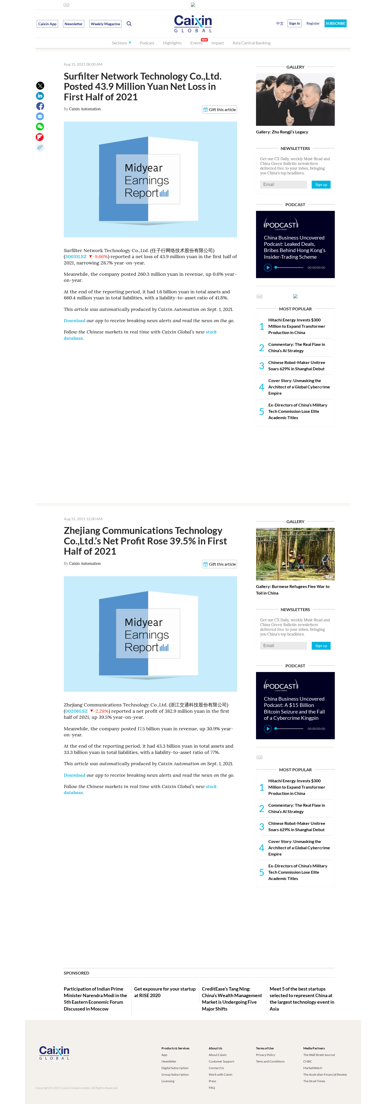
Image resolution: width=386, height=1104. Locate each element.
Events (196, 42)
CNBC (307, 1061)
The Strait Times (314, 1081)
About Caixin (218, 1055)
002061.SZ (76, 711)
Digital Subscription (175, 1068)
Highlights (172, 42)
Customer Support (221, 1061)
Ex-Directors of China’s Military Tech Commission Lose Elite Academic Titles (297, 411)
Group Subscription (175, 1074)
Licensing (167, 1081)
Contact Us (216, 1068)
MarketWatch (312, 1068)
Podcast (147, 42)
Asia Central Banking (251, 42)
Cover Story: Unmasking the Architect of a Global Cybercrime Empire (299, 386)
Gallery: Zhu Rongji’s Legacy (282, 131)
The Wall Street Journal (319, 1055)
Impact (217, 42)
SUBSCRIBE (335, 23)
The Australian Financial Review (325, 1074)
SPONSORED (76, 972)
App (164, 1055)
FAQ (212, 1088)
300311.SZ (76, 256)
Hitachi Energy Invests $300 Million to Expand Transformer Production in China (296, 326)
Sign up (321, 184)
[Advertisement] (295, 464)
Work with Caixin (220, 1074)
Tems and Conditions (270, 1061)
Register (313, 23)
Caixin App (47, 24)
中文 (280, 23)
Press (212, 1081)
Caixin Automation (85, 109)
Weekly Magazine (105, 24)
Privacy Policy (265, 1055)
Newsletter (74, 24)
